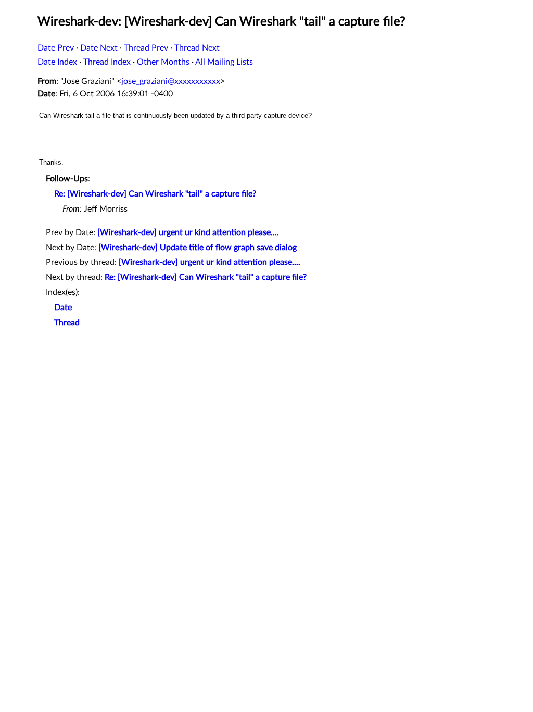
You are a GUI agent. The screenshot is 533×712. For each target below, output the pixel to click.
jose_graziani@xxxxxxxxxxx (170, 81)
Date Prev (55, 48)
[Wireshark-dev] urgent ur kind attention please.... (188, 232)
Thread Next (197, 48)
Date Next (99, 48)
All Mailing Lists (224, 62)
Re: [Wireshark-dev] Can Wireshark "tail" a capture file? (155, 194)
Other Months (163, 62)
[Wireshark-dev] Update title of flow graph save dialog (197, 247)
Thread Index (107, 62)
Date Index (57, 62)
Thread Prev (146, 48)
